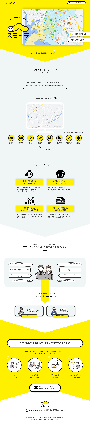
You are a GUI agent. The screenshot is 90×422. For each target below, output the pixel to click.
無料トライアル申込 (77, 2)
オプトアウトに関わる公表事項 (42, 417)
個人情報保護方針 (30, 417)
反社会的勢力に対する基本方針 (57, 417)
